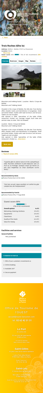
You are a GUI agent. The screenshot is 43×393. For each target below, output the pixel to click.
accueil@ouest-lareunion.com (21, 317)
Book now (7, 144)
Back (6, 37)
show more (21, 139)
